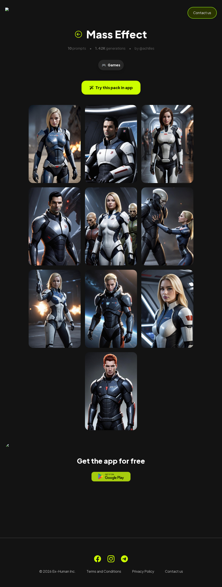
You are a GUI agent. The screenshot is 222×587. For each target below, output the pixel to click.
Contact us (202, 12)
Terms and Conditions (104, 571)
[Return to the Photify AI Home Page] (26, 13)
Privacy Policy (143, 571)
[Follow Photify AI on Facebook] (97, 558)
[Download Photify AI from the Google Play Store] (111, 476)
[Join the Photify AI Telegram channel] (124, 558)
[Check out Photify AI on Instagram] (111, 558)
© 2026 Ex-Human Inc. (57, 571)
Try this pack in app (114, 87)
